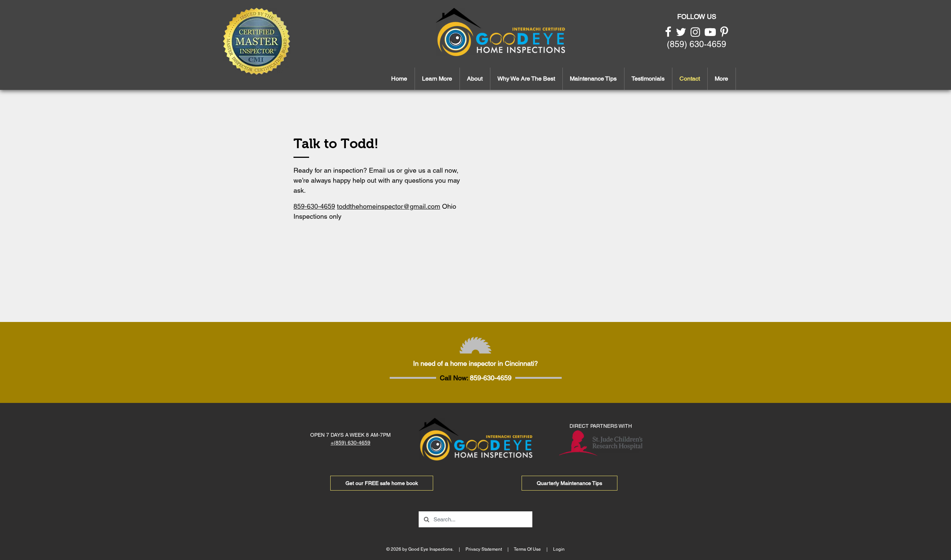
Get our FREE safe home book (381, 483)
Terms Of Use (527, 549)
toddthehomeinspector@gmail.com (388, 206)
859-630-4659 (314, 206)
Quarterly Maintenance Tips (569, 483)
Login (559, 549)
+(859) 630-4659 (350, 443)
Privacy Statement (483, 549)
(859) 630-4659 (696, 44)
